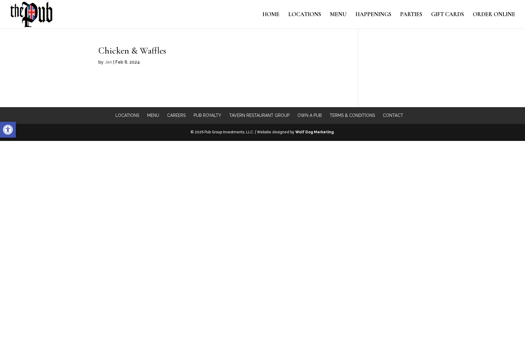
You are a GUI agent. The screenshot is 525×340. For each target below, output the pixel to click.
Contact (393, 115)
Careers (176, 115)
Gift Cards (447, 15)
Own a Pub (309, 115)
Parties (411, 15)
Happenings (373, 15)
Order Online (494, 15)
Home (271, 15)
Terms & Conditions (352, 115)
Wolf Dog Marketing (314, 132)
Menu (338, 15)
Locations (304, 15)
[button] (8, 130)
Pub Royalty (207, 115)
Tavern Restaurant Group (259, 115)
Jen (108, 62)
